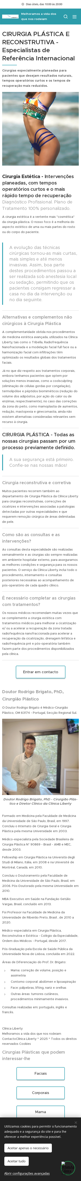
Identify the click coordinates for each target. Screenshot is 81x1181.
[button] (65, 16)
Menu (74, 16)
